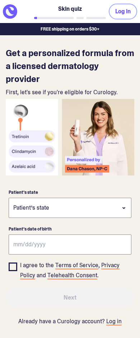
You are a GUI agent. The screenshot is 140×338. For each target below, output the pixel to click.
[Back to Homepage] (17, 11)
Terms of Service (76, 265)
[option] (70, 269)
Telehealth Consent (72, 275)
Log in (114, 321)
